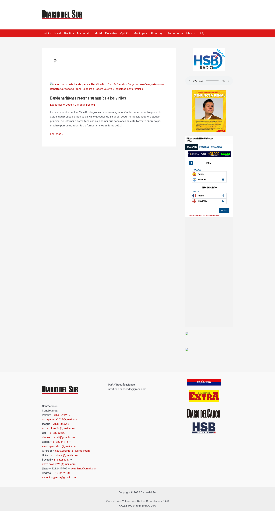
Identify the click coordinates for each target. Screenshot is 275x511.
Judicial (97, 33)
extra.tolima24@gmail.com (58, 428)
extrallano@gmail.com (84, 468)
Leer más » (56, 134)
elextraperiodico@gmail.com (59, 446)
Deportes (111, 33)
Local (57, 33)
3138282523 (57, 432)
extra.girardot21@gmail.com (72, 450)
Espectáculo (57, 104)
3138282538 (62, 473)
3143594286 (62, 415)
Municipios (140, 33)
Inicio (47, 33)
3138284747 (62, 459)
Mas (189, 33)
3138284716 (60, 441)
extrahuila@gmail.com (64, 455)
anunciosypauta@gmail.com (59, 477)
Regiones (173, 33)
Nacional (83, 33)
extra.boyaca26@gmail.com (59, 464)
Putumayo (157, 33)
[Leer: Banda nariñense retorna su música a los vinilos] (109, 86)
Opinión (125, 33)
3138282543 (61, 423)
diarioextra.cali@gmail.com (58, 437)
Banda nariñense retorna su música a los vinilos (88, 97)
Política (69, 33)
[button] (181, 33)
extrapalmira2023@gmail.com (60, 419)
